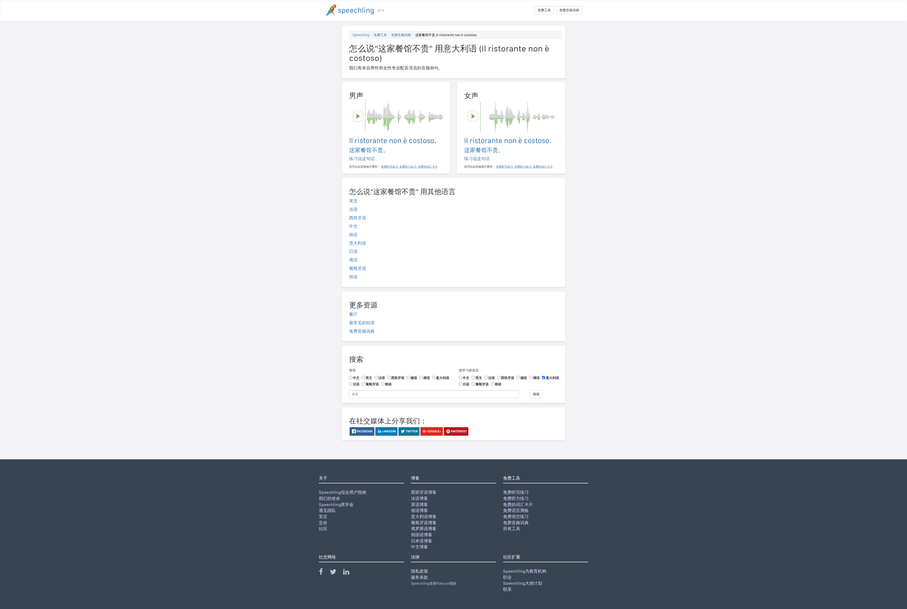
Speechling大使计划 (522, 583)
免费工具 (544, 10)
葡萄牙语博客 (423, 522)
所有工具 (511, 528)
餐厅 (353, 314)
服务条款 (419, 577)
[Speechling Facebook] (324, 572)
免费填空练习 (516, 516)
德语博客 (419, 510)
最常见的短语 (362, 322)
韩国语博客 (421, 534)
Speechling (361, 35)
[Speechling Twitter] (336, 572)
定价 (323, 522)
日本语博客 (421, 540)
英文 (353, 200)
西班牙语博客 (423, 492)
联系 (507, 589)
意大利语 (357, 243)
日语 (353, 251)
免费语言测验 (516, 510)
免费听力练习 (516, 498)
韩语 (353, 276)
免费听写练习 (516, 492)
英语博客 (419, 504)
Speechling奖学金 (336, 504)
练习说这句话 (362, 158)
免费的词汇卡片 (518, 504)
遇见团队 (327, 510)
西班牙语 (357, 217)
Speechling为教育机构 (524, 571)
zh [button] (379, 10)
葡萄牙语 (357, 268)
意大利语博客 (423, 516)
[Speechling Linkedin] (349, 572)
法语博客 (419, 498)
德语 (353, 234)
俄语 (353, 259)
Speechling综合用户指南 (342, 492)
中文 (353, 226)
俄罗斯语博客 (423, 528)
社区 (323, 528)
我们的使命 (329, 498)
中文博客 (419, 546)
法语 (353, 209)
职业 (507, 577)
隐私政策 (419, 571)
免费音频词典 (569, 10)
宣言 (323, 516)
